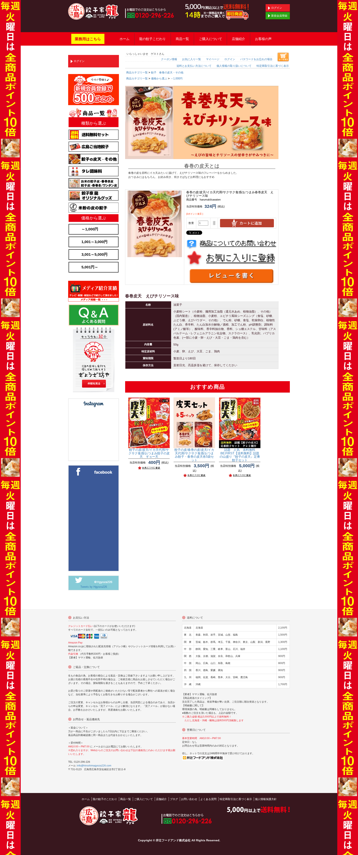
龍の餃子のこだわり (105, 799)
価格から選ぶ (159, 78)
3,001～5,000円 (94, 254)
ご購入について (210, 39)
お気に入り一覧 (191, 59)
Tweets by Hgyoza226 (93, 586)
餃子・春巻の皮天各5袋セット (194, 455)
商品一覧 (182, 39)
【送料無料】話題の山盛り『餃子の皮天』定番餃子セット (240, 455)
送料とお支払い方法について (194, 65)
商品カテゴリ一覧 (137, 72)
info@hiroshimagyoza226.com (94, 765)
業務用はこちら (88, 39)
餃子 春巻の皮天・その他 (167, 72)
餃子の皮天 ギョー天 (149, 453)
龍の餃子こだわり (152, 39)
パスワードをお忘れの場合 (256, 59)
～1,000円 (177, 78)
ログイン (276, 7)
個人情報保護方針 (266, 799)
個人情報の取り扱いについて (234, 65)
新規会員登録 (279, 15)
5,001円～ (89, 267)
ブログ (174, 799)
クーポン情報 (169, 59)
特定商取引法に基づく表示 (272, 65)
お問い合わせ (189, 799)
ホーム (124, 39)
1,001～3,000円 (94, 242)
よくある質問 (208, 799)
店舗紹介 (238, 39)
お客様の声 (263, 39)
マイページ (212, 59)
